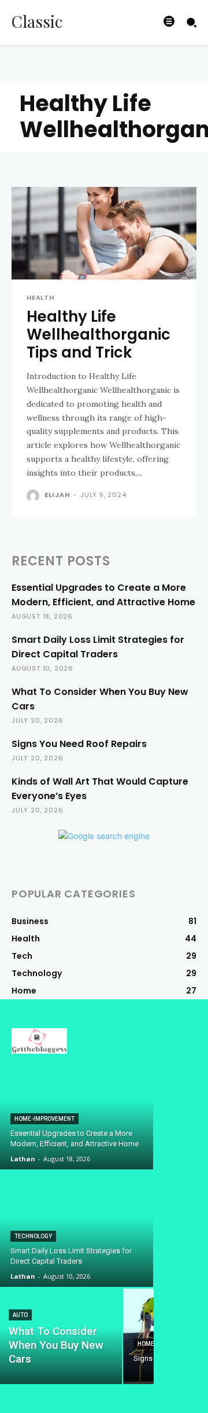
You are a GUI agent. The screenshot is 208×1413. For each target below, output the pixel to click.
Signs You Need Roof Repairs (79, 743)
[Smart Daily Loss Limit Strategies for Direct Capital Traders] (76, 1229)
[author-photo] (34, 496)
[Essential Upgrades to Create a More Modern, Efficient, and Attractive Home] (76, 1111)
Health (40, 298)
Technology (33, 1236)
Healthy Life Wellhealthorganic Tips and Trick (98, 334)
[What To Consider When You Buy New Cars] (61, 1336)
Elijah (57, 494)
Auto (20, 1315)
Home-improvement (44, 1119)
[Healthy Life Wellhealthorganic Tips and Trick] (104, 233)
